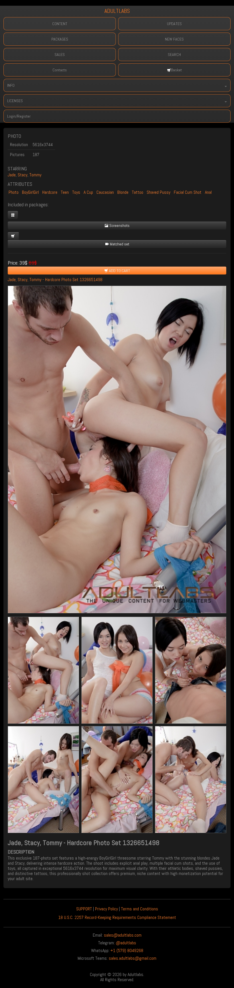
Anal (208, 192)
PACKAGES (59, 39)
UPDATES (174, 23)
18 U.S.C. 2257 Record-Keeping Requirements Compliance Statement (117, 917)
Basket (176, 69)
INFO (11, 85)
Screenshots (119, 225)
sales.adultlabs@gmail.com (132, 958)
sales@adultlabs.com (123, 935)
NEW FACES (174, 39)
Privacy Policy (106, 909)
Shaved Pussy (158, 192)
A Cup (88, 192)
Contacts (60, 69)
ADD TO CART (119, 270)
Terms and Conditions (139, 909)
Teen (65, 192)
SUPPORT (84, 909)
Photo (14, 192)
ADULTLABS (117, 11)
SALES (60, 54)
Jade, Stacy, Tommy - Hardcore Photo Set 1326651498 (55, 280)
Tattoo (137, 192)
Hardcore (49, 192)
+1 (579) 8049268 (126, 950)
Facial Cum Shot (187, 192)
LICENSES (15, 100)
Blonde (122, 192)
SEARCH (174, 54)
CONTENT (59, 23)
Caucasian (105, 192)
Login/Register (19, 116)
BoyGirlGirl (30, 192)
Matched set (119, 244)
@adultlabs (126, 943)
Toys (76, 192)
